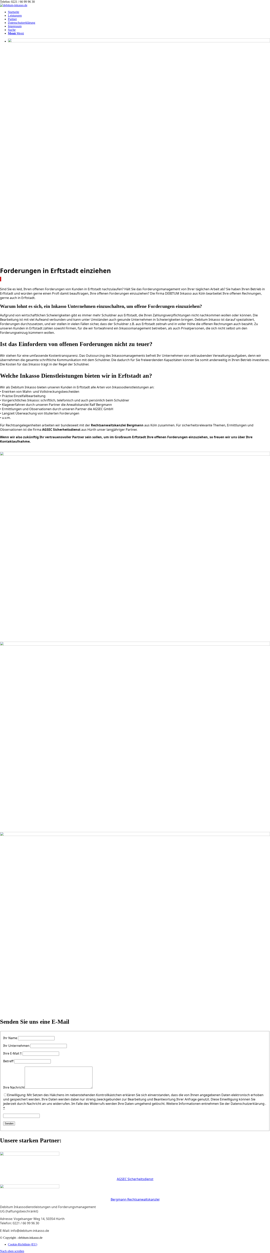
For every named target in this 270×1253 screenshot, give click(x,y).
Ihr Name (10, 1038)
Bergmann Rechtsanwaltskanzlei (135, 1199)
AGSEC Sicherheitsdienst (135, 1179)
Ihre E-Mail (12, 1053)
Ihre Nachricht (14, 1087)
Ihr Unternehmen (16, 1045)
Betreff (8, 1061)
